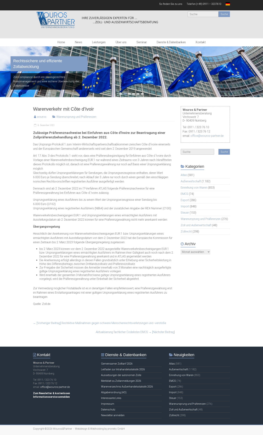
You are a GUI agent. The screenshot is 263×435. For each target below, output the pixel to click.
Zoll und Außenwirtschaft (196, 225)
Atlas (184, 175)
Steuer (185, 212)
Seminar (142, 42)
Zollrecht (186, 231)
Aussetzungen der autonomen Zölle (121, 375)
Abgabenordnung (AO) (113, 392)
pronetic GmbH (116, 428)
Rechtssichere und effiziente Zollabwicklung (37, 64)
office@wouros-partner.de (207, 135)
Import (185, 206)
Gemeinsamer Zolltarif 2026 (117, 363)
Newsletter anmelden (113, 415)
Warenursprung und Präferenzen (76, 116)
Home (61, 42)
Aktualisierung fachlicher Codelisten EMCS (135, 332)
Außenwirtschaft (191, 181)
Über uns (121, 42)
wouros (41, 116)
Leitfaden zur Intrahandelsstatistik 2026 (123, 369)
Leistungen (99, 42)
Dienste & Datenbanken (171, 42)
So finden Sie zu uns (170, 4)
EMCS (184, 194)
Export (185, 200)
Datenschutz (108, 409)
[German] (226, 5)
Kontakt (201, 42)
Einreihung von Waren (194, 187)
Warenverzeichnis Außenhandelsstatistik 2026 (127, 386)
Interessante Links (111, 398)
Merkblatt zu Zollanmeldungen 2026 (121, 380)
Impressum (107, 403)
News (78, 42)
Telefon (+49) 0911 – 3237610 (204, 4)
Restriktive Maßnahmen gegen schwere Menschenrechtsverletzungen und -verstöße (99, 323)
